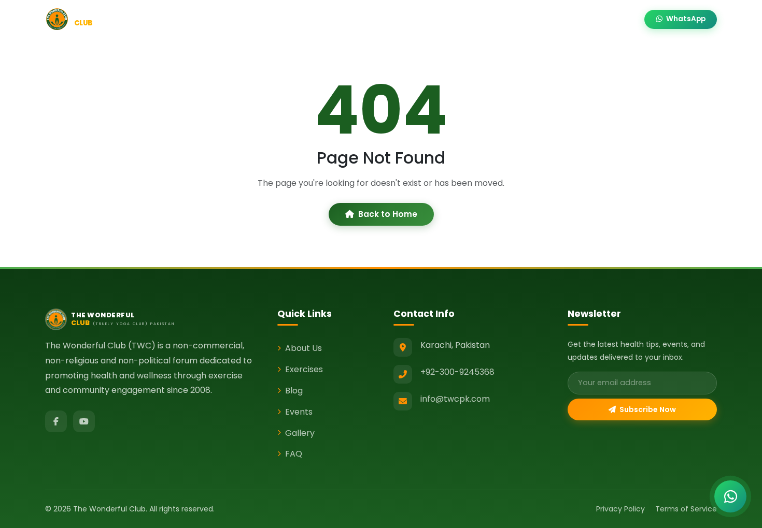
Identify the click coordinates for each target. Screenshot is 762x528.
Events (438, 19)
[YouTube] (84, 421)
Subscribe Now (647, 409)
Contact (616, 19)
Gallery (570, 19)
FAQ (293, 454)
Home (267, 19)
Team (529, 19)
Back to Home (387, 214)
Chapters (484, 19)
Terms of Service (686, 509)
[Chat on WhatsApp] (730, 496)
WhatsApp (685, 19)
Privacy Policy (620, 509)
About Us (303, 348)
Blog (402, 19)
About (305, 19)
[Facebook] (56, 421)
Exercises (304, 369)
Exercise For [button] (355, 19)
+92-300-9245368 (457, 372)
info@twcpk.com (455, 399)
